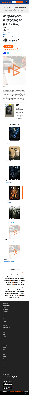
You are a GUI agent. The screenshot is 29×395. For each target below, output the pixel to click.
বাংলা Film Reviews (19, 289)
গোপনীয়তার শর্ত (5, 307)
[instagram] (7, 377)
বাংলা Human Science (9, 286)
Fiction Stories (17, 41)
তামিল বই (4, 340)
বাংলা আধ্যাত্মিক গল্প (19, 273)
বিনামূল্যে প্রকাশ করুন (19, 2)
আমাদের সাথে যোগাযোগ (6, 305)
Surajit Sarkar (10, 182)
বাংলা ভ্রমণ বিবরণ (7, 280)
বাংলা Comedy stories (9, 278)
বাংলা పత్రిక (17, 278)
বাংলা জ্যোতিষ (17, 295)
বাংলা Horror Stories (10, 289)
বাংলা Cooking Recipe (15, 287)
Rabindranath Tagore (8, 32)
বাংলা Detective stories (18, 282)
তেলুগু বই (4, 341)
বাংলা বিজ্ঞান (22, 295)
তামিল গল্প (4, 365)
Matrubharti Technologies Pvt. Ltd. (16, 391)
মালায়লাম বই (5, 345)
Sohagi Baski (10, 143)
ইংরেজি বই (4, 332)
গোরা (17, 105)
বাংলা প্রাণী (11, 295)
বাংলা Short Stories (11, 273)
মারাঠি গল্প (4, 358)
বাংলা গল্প (4, 362)
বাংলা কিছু (10, 297)
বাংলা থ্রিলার (7, 293)
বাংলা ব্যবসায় (22, 293)
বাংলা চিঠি (21, 287)
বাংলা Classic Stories (9, 276)
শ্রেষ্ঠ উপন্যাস (5, 319)
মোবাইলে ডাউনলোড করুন (12, 49)
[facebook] (4, 377)
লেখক (4, 323)
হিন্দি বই (4, 334)
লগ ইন (25, 2)
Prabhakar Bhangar (9, 222)
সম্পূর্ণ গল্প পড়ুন (8, 46)
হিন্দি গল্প (4, 354)
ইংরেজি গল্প (4, 360)
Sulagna (9, 202)
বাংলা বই (4, 343)
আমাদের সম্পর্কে (5, 303)
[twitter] (10, 377)
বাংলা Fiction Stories (9, 274)
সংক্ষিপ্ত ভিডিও (5, 325)
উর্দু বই (4, 349)
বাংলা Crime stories (16, 297)
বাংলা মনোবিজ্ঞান (17, 286)
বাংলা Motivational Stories (19, 274)
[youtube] (13, 377)
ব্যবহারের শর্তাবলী (5, 309)
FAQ (4, 313)
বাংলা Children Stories (19, 276)
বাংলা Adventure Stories (19, 284)
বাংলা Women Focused (15, 280)
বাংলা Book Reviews (20, 291)
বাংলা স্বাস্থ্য (22, 286)
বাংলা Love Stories (9, 282)
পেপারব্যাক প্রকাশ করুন (6, 327)
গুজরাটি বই (4, 336)
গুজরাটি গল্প (4, 356)
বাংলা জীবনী (7, 287)
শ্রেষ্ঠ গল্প (4, 318)
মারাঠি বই (4, 338)
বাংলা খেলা (6, 295)
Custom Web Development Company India (19, 393)
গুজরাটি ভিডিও (5, 321)
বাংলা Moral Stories (9, 284)
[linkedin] (15, 377)
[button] (15, 2)
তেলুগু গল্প (4, 367)
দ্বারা (7, 143)
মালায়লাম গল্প (5, 363)
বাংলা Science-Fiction (14, 293)
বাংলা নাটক (23, 280)
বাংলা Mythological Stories (10, 291)
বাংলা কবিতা (22, 278)
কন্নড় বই (4, 347)
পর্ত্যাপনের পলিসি (5, 311)
